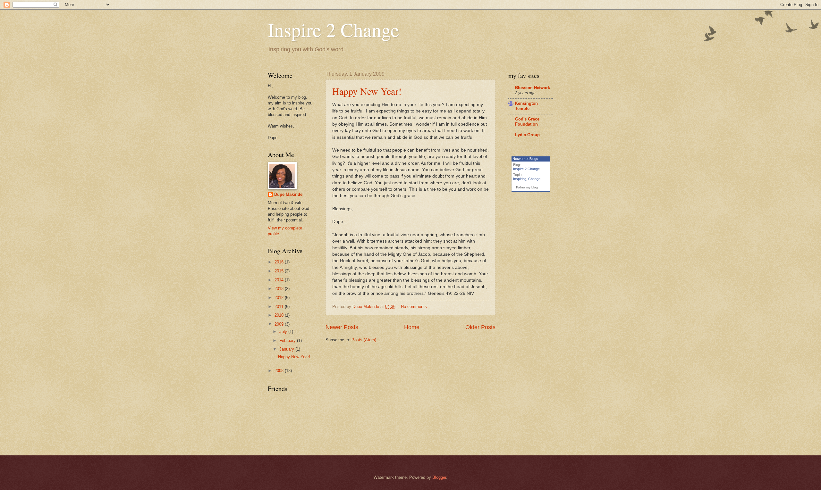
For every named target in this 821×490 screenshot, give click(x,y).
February (288, 340)
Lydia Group (527, 134)
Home (411, 327)
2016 (280, 262)
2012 (280, 297)
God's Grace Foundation (527, 122)
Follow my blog (527, 187)
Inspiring (519, 179)
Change (534, 179)
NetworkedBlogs (525, 159)
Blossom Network (532, 87)
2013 (280, 288)
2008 (280, 370)
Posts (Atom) (363, 339)
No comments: (415, 306)
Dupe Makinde (288, 194)
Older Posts (480, 327)
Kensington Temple (526, 106)
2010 (280, 315)
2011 (280, 306)
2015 (280, 271)
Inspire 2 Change (333, 29)
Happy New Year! (367, 91)
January (287, 349)
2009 (280, 324)
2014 (280, 280)
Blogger (439, 477)
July (283, 331)
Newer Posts (342, 327)
